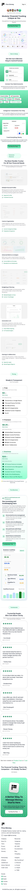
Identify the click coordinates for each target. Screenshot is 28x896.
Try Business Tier (8, 544)
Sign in (24, 4)
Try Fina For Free (13, 26)
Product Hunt (17, 760)
